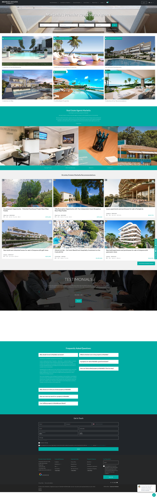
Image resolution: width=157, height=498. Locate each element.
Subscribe (111, 477)
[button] (39, 292)
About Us (91, 167)
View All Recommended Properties (146, 263)
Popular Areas (94, 2)
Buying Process (48, 167)
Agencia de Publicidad (114, 486)
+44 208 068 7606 (42, 468)
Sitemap (40, 489)
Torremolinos (57, 468)
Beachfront (89, 461)
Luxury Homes (86, 2)
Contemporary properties (65, 2)
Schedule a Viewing (44, 442)
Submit (78, 449)
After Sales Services (70, 167)
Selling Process (73, 466)
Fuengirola (57, 461)
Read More (78, 292)
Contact (102, 2)
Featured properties (76, 2)
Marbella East (57, 464)
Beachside (89, 464)
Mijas (56, 466)
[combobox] (94, 424)
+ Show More (57, 470)
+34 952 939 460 (42, 466)
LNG (151, 2)
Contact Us (110, 167)
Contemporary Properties (92, 468)
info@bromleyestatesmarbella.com (45, 469)
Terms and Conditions (100, 445)
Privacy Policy (90, 445)
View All (78, 300)
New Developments (53, 2)
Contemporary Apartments (92, 466)
